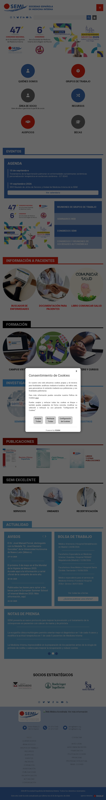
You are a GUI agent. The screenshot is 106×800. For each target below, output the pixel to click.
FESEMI (57, 430)
